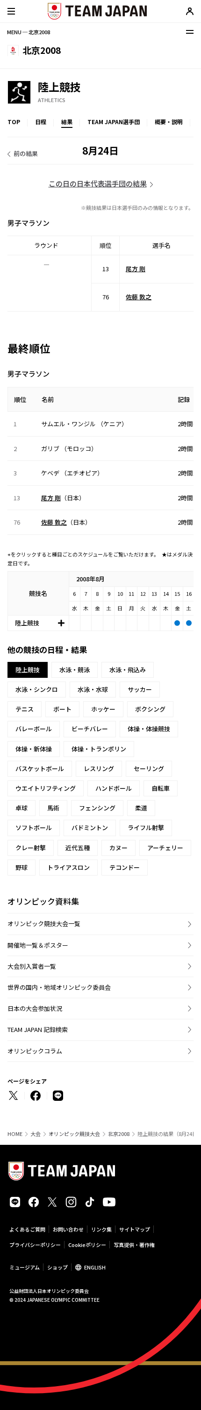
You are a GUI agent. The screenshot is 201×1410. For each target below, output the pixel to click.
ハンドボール (113, 788)
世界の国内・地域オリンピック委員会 (59, 987)
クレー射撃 (30, 847)
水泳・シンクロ (36, 689)
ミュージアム (24, 1267)
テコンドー (124, 867)
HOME (14, 1133)
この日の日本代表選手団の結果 (98, 183)
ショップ (57, 1267)
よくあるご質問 (27, 1229)
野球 (21, 867)
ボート (62, 709)
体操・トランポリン (99, 748)
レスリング (99, 768)
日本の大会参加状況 (34, 1008)
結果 (66, 122)
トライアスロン (68, 867)
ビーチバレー (90, 728)
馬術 (53, 807)
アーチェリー (165, 847)
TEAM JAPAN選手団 (113, 122)
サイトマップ (134, 1229)
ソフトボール (33, 827)
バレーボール (33, 728)
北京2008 (118, 1133)
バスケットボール (39, 768)
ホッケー (103, 709)
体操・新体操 (33, 748)
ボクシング (150, 709)
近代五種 (77, 847)
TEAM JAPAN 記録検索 (37, 1029)
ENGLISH (95, 1267)
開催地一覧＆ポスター (37, 945)
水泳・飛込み (127, 669)
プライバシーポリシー (35, 1244)
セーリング (149, 768)
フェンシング (97, 807)
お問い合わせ (68, 1229)
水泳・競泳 (74, 669)
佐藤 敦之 (138, 296)
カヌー (118, 847)
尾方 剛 (135, 268)
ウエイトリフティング (45, 788)
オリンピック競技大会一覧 (43, 923)
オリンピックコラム (34, 1050)
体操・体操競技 (149, 728)
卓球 (21, 807)
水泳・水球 (93, 689)
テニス (24, 709)
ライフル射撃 (146, 827)
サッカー (140, 689)
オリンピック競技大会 (74, 1133)
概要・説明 (169, 122)
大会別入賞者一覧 (31, 966)
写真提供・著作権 (134, 1244)
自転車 (160, 788)
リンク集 (101, 1229)
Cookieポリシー (87, 1244)
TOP (13, 122)
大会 (35, 1133)
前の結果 (26, 153)
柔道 (141, 807)
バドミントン (90, 827)
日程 (40, 122)
